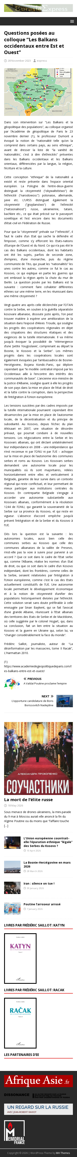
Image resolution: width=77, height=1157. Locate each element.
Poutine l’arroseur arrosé (42, 904)
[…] (6, 826)
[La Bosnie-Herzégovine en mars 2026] (12, 871)
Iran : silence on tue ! (39, 883)
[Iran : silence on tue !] (12, 891)
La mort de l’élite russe (28, 799)
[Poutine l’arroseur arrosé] (12, 912)
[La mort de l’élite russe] (38, 792)
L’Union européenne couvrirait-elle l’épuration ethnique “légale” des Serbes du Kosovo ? (48, 842)
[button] (71, 21)
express (42, 60)
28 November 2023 (19, 60)
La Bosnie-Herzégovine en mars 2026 (47, 864)
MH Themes (63, 1153)
